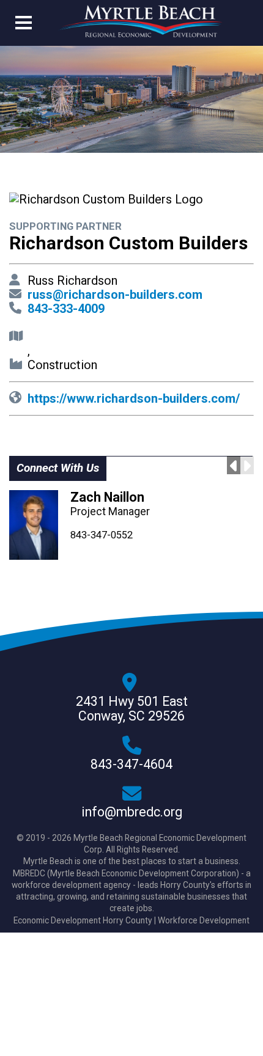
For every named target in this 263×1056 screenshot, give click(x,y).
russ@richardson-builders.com (115, 294)
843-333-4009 (66, 308)
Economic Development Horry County (82, 920)
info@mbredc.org (131, 812)
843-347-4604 (131, 764)
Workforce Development (204, 920)
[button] (23, 25)
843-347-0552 (101, 535)
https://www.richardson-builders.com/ (134, 398)
